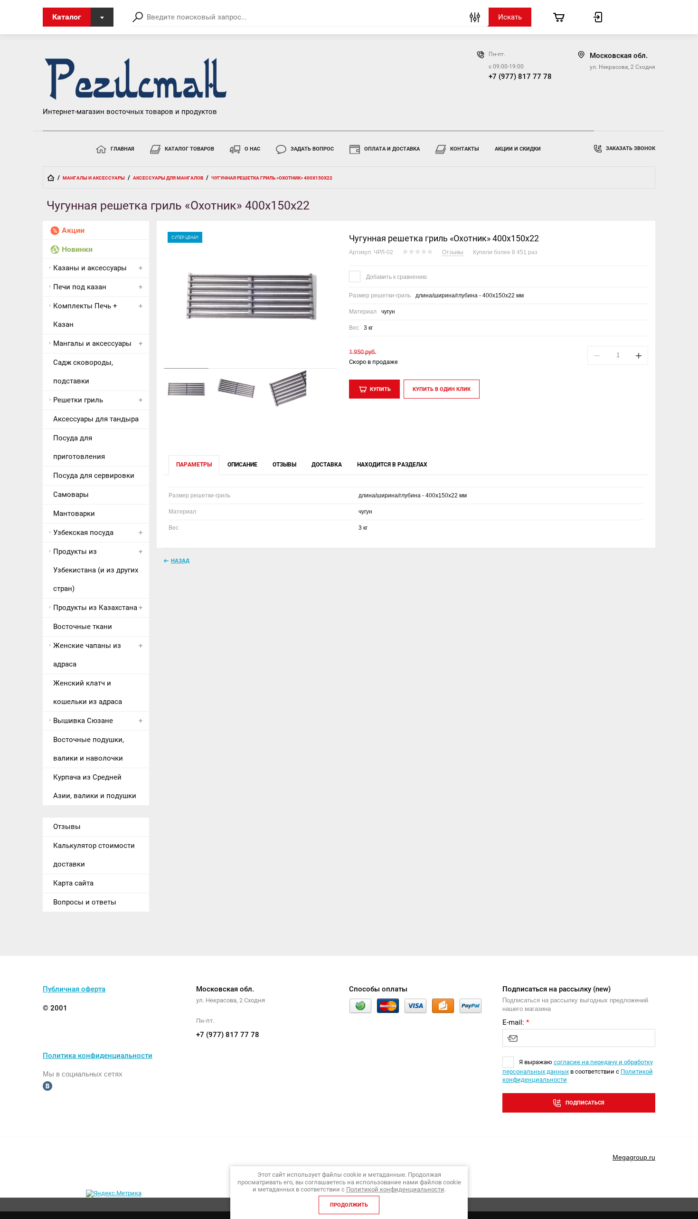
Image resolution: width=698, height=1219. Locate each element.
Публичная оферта (74, 989)
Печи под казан (79, 287)
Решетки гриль (78, 400)
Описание (242, 464)
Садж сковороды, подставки (83, 371)
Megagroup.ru (634, 1157)
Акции (73, 230)
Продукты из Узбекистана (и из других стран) (95, 570)
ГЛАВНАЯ (122, 149)
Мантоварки (74, 513)
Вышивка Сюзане (83, 720)
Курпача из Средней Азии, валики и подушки (94, 786)
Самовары (71, 494)
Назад (180, 560)
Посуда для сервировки (93, 475)
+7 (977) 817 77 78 (520, 76)
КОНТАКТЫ (464, 149)
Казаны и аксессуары (90, 268)
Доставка (326, 464)
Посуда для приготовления (79, 447)
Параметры (194, 464)
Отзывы (67, 826)
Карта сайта (73, 883)
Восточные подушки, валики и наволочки (88, 748)
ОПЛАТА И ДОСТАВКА (392, 149)
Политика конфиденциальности (97, 1055)
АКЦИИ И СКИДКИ (518, 149)
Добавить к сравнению (396, 277)
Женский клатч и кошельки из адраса (87, 692)
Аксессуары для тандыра (96, 419)
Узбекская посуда (83, 532)
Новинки (77, 249)
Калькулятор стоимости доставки (94, 854)
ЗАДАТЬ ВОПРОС (312, 149)
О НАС (252, 149)
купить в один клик (442, 389)
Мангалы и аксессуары (92, 343)
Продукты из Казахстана (95, 607)
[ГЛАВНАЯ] (51, 177)
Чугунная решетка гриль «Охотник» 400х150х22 (444, 238)
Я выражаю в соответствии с (577, 1070)
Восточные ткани (82, 626)
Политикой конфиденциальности (395, 1189)
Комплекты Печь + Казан (85, 315)
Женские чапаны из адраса (87, 654)
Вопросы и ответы (84, 902)
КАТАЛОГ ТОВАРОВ (189, 149)
